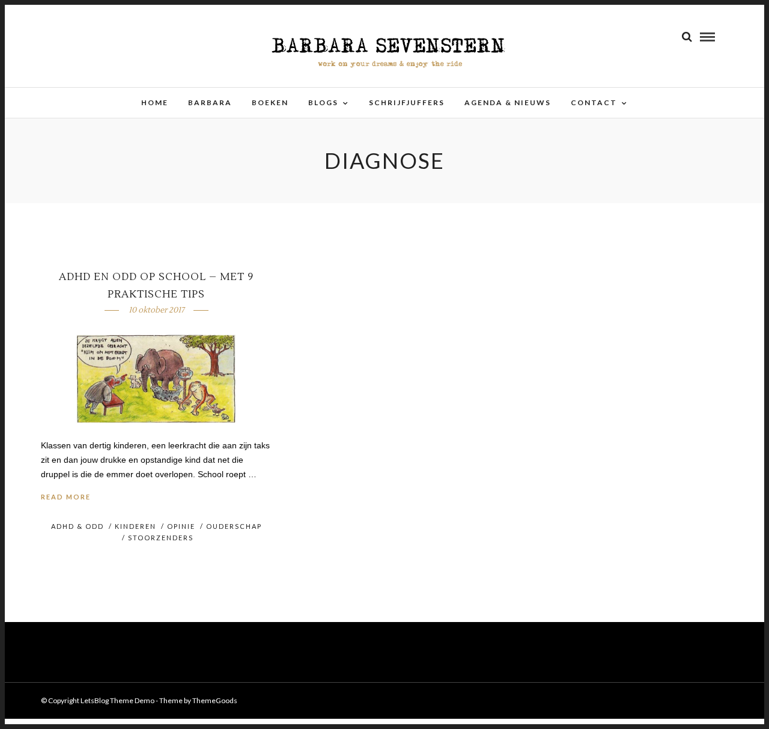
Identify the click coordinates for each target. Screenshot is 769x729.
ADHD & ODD (77, 526)
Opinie (181, 526)
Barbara (210, 102)
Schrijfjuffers (407, 102)
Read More (66, 497)
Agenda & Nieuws (507, 102)
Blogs (323, 102)
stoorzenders (160, 537)
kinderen (135, 526)
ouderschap (234, 526)
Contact (594, 102)
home (154, 102)
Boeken (270, 102)
